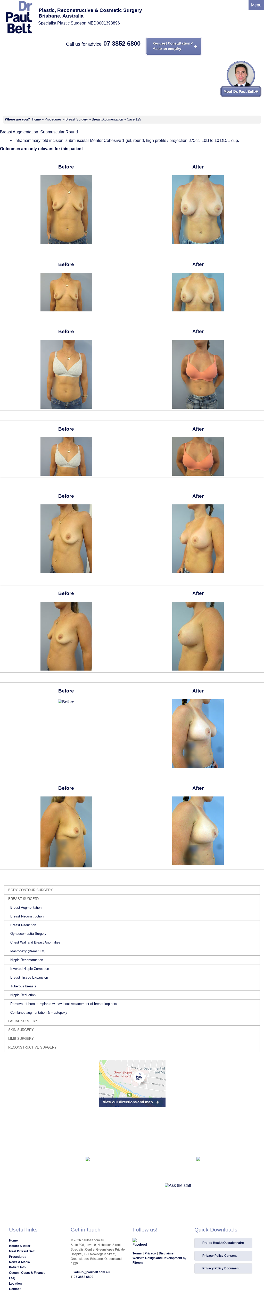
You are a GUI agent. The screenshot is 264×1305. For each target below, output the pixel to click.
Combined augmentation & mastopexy (38, 1012)
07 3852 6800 (122, 43)
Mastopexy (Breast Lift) (27, 951)
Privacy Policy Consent (219, 1255)
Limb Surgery (21, 1039)
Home (36, 119)
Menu (256, 5)
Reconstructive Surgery (32, 1047)
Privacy (150, 1253)
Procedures (53, 119)
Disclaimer (167, 1253)
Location (15, 1283)
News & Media (19, 1262)
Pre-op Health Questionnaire (223, 1242)
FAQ (12, 1278)
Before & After (19, 1246)
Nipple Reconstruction (26, 960)
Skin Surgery (21, 1030)
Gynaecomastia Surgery (28, 934)
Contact (15, 1289)
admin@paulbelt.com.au (92, 1272)
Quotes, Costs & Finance (27, 1273)
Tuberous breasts (23, 986)
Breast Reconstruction (27, 916)
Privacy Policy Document (221, 1268)
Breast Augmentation (107, 119)
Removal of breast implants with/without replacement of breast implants (63, 1004)
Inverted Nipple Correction (29, 969)
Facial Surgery (22, 1021)
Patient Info (17, 1267)
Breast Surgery (76, 119)
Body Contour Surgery (30, 890)
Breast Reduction (23, 925)
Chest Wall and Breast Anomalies (35, 942)
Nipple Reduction (23, 995)
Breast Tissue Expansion (29, 977)
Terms (137, 1253)
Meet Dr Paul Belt (22, 1251)
